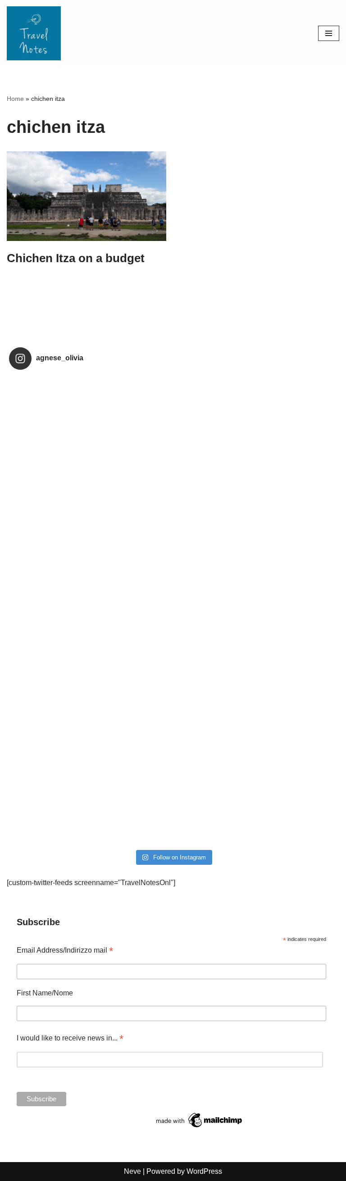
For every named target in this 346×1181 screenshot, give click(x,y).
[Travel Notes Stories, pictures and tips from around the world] (34, 33)
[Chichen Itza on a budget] (86, 196)
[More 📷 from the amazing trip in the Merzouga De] (91, 798)
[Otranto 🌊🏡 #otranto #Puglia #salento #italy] (255, 517)
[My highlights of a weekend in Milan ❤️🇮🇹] (255, 704)
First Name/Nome (45, 993)
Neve (132, 1171)
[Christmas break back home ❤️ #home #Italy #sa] (91, 704)
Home (15, 98)
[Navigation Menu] (328, 33)
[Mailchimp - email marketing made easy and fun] (199, 1127)
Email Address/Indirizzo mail (65, 950)
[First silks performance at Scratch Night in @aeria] (91, 517)
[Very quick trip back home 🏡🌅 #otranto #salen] (91, 610)
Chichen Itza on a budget (76, 258)
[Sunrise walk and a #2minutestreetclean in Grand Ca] (255, 610)
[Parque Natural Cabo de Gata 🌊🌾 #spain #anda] (91, 423)
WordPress (204, 1171)
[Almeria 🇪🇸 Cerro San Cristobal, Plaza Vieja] (255, 423)
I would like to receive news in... (70, 1038)
